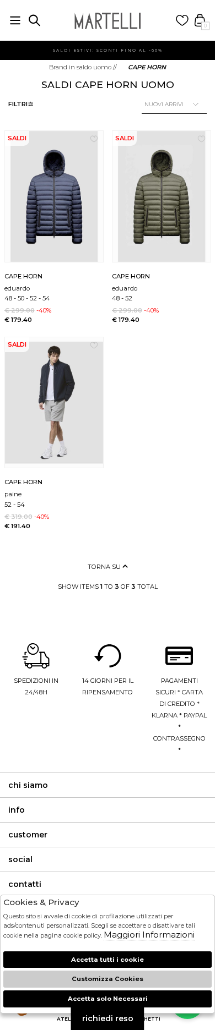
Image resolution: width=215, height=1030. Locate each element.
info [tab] (16, 810)
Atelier (68, 1019)
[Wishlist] (182, 21)
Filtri (18, 104)
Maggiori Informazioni (149, 934)
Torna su (105, 567)
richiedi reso (107, 1018)
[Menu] (15, 21)
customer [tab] (27, 835)
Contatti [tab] (24, 884)
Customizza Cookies (107, 979)
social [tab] (20, 859)
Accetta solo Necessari (108, 998)
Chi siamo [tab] (28, 785)
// (83, 67)
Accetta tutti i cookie (107, 959)
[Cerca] (34, 21)
